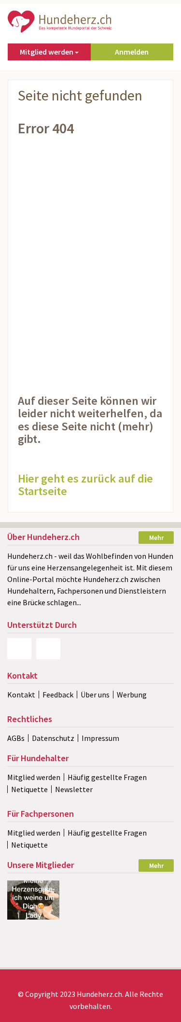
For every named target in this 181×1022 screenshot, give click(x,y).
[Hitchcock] (90, 903)
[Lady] (33, 900)
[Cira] (33, 937)
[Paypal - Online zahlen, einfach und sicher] (19, 648)
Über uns (95, 694)
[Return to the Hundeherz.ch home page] (60, 21)
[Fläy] (90, 886)
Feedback (57, 694)
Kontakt (21, 694)
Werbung (132, 694)
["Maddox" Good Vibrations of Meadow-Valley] (147, 886)
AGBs (16, 738)
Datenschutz (53, 738)
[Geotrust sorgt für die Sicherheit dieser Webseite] (48, 648)
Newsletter (74, 789)
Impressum (100, 738)
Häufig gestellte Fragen (107, 777)
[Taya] (90, 920)
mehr (156, 537)
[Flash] (147, 937)
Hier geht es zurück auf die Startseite (85, 484)
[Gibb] (33, 954)
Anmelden (132, 52)
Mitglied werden (33, 777)
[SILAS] (147, 903)
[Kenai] (147, 920)
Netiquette (29, 789)
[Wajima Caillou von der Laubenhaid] (90, 937)
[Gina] (90, 954)
